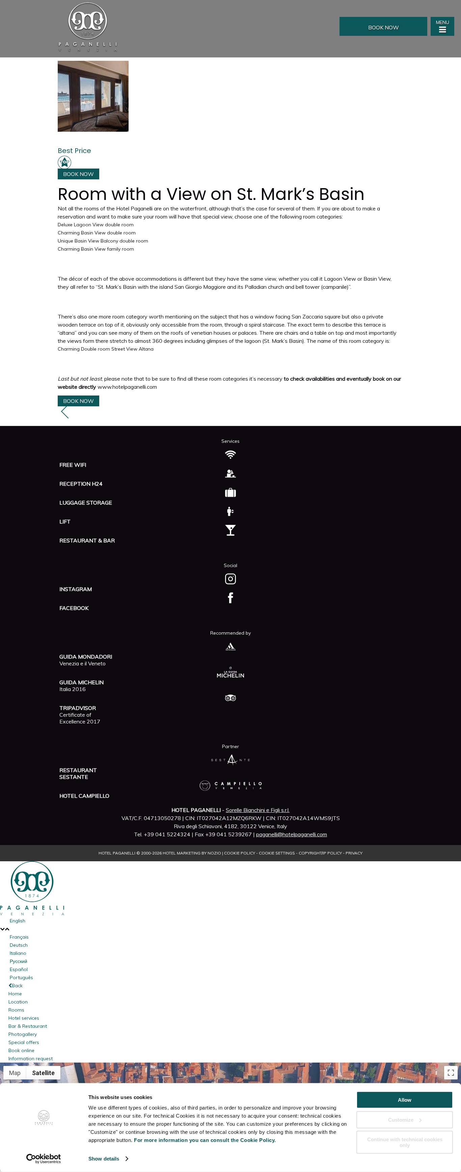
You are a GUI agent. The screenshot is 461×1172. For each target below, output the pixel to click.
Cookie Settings (277, 853)
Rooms (16, 1010)
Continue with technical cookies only (404, 1142)
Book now (383, 27)
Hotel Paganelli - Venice (108, 27)
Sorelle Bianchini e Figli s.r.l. (258, 810)
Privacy (354, 853)
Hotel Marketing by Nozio (192, 853)
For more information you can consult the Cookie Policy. (205, 1140)
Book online (21, 1050)
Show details (103, 1159)
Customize (400, 1119)
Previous (68, 415)
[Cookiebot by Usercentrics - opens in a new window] (43, 1159)
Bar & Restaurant (27, 1026)
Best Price (74, 150)
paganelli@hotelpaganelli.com (291, 834)
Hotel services (23, 1018)
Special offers (23, 1042)
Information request (30, 1058)
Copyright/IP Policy (320, 853)
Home (15, 994)
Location (18, 1002)
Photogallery (22, 1034)
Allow (404, 1100)
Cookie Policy (239, 853)
